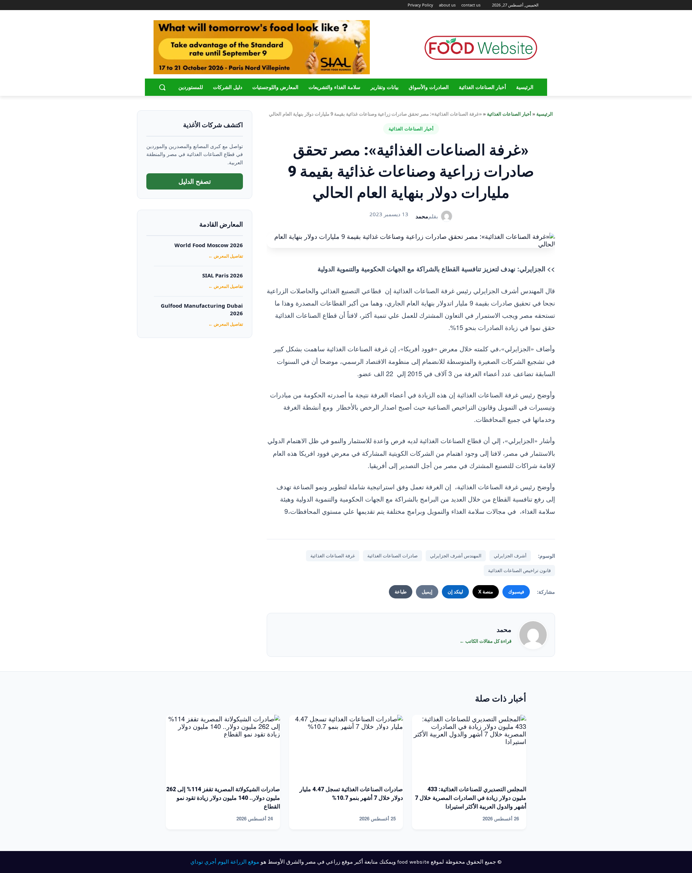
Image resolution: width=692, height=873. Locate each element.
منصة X (485, 591)
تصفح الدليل (194, 181)
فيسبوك (516, 591)
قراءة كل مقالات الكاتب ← (485, 641)
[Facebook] (186, 5)
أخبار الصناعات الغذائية (509, 114)
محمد (422, 216)
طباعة (401, 591)
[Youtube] (158, 5)
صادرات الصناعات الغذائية (392, 555)
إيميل (427, 591)
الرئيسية (544, 114)
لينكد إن (455, 591)
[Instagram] (176, 5)
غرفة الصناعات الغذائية (332, 555)
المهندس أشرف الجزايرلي (456, 555)
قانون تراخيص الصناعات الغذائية (519, 570)
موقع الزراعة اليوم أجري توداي (224, 862)
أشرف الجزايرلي (510, 555)
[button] (162, 87)
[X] (166, 5)
